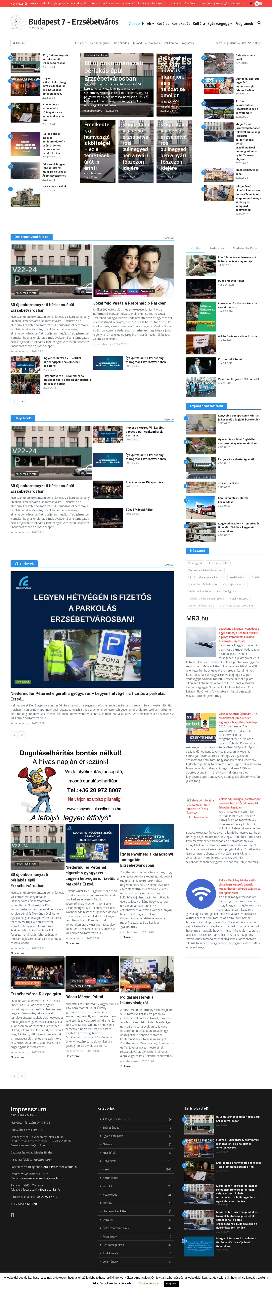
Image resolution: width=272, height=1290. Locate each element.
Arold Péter (50, 1167)
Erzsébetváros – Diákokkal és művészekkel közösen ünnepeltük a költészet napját (67, 379)
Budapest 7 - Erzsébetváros (73, 21)
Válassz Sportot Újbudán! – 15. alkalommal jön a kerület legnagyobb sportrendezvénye (238, 718)
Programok (244, 23)
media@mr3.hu (68, 1167)
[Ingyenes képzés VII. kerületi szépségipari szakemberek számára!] (25, 364)
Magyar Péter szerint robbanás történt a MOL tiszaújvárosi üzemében (236, 1242)
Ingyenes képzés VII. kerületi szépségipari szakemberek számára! (62, 361)
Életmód (137, 43)
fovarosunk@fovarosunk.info (41, 1189)
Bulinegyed (195, 563)
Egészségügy (218, 23)
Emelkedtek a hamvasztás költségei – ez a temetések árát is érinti (53, 112)
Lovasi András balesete (202, 584)
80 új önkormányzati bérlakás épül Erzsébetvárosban (55, 59)
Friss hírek (81, 43)
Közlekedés (180, 23)
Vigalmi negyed (239, 598)
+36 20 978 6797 (46, 1197)
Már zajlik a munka (234, 584)
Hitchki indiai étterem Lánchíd (206, 577)
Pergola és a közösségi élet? (236, 459)
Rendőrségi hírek (100, 43)
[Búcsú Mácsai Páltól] (108, 518)
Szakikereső (170, 43)
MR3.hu (32, 1204)
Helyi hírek (119, 291)
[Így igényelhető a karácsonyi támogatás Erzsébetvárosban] (108, 363)
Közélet (163, 23)
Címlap (134, 23)
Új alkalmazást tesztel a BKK (237, 605)
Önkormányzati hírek (137, 843)
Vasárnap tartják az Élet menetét (238, 379)
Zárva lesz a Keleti (54, 186)
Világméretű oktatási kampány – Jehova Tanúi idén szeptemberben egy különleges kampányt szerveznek (248, 198)
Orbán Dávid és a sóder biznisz (237, 336)
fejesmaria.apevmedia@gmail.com (41, 1178)
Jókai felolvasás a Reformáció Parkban (129, 303)
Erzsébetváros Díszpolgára (144, 482)
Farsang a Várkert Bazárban (205, 570)
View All (169, 238)
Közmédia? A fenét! (230, 359)
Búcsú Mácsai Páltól (140, 509)
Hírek (146, 23)
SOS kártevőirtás (228, 483)
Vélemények (152, 43)
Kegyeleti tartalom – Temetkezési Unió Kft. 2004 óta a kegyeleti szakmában (239, 527)
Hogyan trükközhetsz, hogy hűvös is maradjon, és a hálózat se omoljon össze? (54, 86)
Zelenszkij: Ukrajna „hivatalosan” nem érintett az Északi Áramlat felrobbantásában (240, 803)
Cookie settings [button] (149, 1283)
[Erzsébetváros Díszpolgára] (108, 490)
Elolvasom (17, 953)
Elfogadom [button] (171, 1283)
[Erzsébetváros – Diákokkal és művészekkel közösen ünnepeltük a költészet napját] (25, 384)
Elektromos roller (218, 563)
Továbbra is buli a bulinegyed (206, 598)
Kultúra (199, 23)
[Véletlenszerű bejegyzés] (249, 43)
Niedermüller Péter (96, 55)
